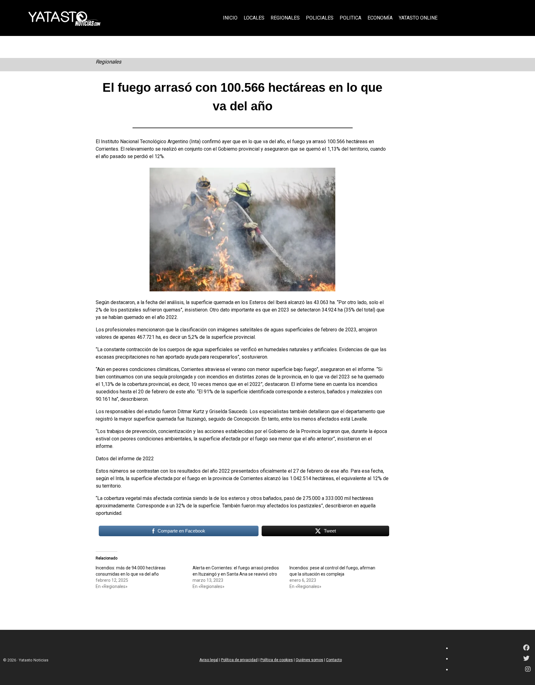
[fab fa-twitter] (526, 659)
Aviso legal (208, 660)
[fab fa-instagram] (528, 670)
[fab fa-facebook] (526, 648)
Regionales (108, 62)
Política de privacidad (239, 660)
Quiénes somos (309, 660)
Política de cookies (276, 660)
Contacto (334, 660)
